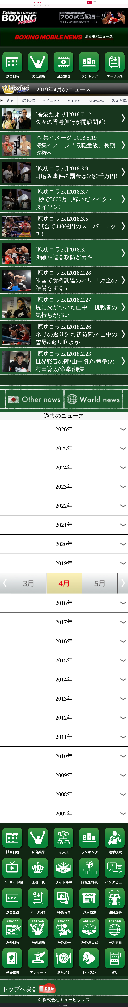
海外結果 (38, 942)
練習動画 (64, 76)
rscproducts (96, 100)
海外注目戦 (89, 942)
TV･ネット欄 (13, 882)
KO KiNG (28, 100)
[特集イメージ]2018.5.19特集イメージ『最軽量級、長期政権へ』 (75, 145)
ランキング (89, 76)
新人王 (64, 852)
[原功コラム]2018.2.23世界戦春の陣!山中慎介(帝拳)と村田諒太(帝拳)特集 (75, 361)
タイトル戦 (64, 882)
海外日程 (12, 942)
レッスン (89, 972)
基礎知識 (12, 972)
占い (115, 972)
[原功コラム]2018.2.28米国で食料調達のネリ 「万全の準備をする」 (76, 280)
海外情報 (115, 942)
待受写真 (64, 912)
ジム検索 (89, 912)
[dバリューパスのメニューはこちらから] (94, 2)
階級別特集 (89, 882)
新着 (10, 100)
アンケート (38, 972)
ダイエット (51, 100)
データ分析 (115, 76)
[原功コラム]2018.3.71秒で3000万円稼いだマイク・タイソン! (74, 199)
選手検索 (115, 852)
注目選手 (115, 912)
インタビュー (115, 882)
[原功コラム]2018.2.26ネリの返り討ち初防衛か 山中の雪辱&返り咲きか (76, 334)
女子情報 (74, 100)
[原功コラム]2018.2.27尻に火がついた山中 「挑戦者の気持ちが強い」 (76, 307)
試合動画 (12, 912)
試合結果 (38, 76)
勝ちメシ (64, 972)
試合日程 (12, 76)
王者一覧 (38, 882)
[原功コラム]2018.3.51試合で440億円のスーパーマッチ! (76, 226)
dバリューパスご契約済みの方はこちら (40, 5)
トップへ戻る (20, 989)
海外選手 (64, 942)
